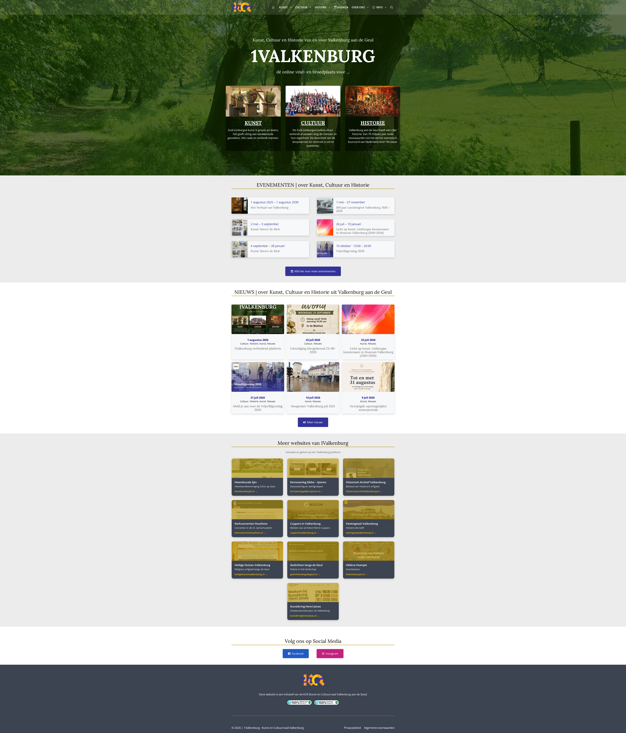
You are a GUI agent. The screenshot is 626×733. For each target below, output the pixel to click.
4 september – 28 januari (268, 246)
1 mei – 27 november (350, 202)
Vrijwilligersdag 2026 (350, 251)
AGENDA (342, 7)
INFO (379, 7)
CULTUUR (301, 7)
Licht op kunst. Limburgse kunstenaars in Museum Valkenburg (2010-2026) (362, 230)
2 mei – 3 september (265, 224)
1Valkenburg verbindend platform (258, 348)
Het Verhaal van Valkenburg (269, 207)
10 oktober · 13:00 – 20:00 (353, 246)
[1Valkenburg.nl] (241, 7)
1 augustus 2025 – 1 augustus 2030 (274, 202)
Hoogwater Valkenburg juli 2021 (313, 406)
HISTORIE (321, 7)
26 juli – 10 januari (348, 224)
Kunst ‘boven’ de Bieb (265, 229)
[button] (392, 7)
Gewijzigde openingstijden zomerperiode (368, 408)
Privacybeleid (352, 728)
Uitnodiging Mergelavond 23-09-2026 (313, 350)
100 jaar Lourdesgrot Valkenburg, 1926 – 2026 (363, 209)
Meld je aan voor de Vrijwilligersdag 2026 (258, 408)
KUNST (283, 7)
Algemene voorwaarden (379, 728)
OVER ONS (358, 7)
